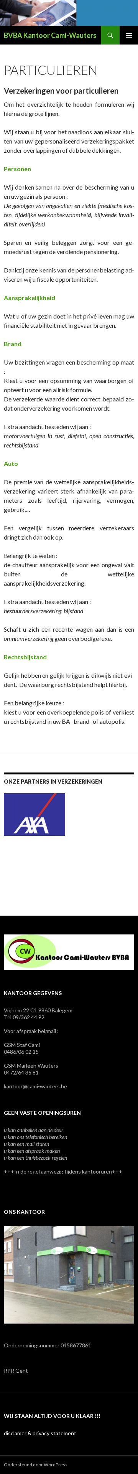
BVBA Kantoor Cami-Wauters (50, 35)
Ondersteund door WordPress (35, 1464)
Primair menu (129, 35)
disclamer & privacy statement (40, 1433)
